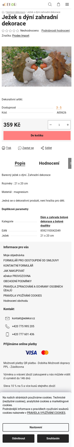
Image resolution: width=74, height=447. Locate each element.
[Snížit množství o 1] (50, 124)
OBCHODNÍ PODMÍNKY (17, 281)
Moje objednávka (13, 255)
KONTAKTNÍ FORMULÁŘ (18, 265)
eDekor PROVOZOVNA (16, 276)
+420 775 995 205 (23, 326)
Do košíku (37, 135)
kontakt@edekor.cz (23, 318)
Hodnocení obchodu (15, 300)
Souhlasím (53, 438)
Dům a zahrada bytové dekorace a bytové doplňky (54, 221)
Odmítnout (18, 438)
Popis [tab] (20, 163)
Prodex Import (20, 35)
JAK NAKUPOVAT (14, 270)
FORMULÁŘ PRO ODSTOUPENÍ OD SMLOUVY (31, 260)
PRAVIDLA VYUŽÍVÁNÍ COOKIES (46, 412)
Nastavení (36, 427)
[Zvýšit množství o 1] (67, 124)
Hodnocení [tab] (49, 163)
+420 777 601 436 (23, 334)
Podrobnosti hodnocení (55, 30)
